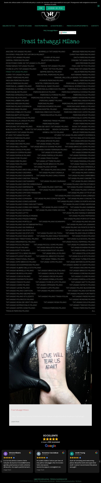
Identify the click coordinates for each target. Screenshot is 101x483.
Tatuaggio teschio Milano (82, 305)
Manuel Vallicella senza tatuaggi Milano (74, 77)
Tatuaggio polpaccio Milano (20, 299)
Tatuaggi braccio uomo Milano (80, 147)
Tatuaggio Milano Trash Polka (53, 296)
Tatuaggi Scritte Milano (18, 250)
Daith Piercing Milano (84, 57)
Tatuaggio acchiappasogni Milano (22, 265)
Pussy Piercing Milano (84, 124)
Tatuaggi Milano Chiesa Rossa (20, 190)
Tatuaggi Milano (14, 167)
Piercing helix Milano (16, 98)
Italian (64, 32)
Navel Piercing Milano (84, 80)
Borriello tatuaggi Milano (52, 52)
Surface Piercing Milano (18, 138)
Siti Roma (78, 481)
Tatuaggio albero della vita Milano (23, 268)
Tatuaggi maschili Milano (82, 164)
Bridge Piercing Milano (84, 52)
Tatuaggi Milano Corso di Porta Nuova (76, 201)
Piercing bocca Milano (44, 92)
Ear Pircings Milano (85, 63)
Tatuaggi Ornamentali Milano (20, 242)
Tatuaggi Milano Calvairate (19, 175)
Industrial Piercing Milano (50, 75)
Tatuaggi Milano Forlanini (82, 210)
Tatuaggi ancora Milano (18, 144)
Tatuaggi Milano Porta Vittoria (79, 219)
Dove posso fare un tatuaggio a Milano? (26, 63)
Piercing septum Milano (17, 115)
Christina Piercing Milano (82, 54)
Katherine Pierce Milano (83, 75)
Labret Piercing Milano (17, 77)
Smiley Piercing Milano (84, 132)
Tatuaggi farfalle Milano (50, 155)
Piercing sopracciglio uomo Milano (77, 118)
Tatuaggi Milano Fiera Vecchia (50, 210)
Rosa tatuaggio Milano (83, 127)
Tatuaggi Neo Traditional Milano (22, 239)
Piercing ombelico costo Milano (79, 109)
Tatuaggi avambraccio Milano (80, 144)
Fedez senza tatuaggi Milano (20, 66)
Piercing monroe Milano (49, 106)
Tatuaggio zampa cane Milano (20, 308)
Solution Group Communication (65, 481)
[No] (99, 6)
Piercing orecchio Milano (47, 112)
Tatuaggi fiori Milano (16, 158)
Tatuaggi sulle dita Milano (82, 256)
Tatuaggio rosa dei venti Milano (22, 302)
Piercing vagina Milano (17, 124)
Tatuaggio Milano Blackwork (80, 288)
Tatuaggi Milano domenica (19, 210)
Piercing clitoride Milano (52, 95)
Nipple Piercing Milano (17, 83)
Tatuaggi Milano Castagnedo (20, 181)
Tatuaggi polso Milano (17, 247)
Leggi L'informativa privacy (41, 479)
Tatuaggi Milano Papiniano (82, 216)
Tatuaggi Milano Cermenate (19, 187)
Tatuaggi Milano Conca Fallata (49, 199)
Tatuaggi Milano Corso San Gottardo (24, 204)
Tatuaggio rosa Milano (55, 302)
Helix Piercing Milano (84, 72)
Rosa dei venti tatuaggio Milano (52, 127)
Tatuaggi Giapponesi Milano (81, 158)
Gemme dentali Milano (51, 72)
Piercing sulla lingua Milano (20, 121)
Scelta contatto (14, 129)
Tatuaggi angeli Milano (47, 144)
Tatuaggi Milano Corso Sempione (79, 204)
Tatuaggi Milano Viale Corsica (80, 233)
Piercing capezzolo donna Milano (78, 92)
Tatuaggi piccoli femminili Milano (78, 242)
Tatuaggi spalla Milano (53, 253)
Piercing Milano (46, 103)
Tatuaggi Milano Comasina (19, 199)
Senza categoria (60, 129)
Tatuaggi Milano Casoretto (81, 178)
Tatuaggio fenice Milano (18, 282)
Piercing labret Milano (50, 101)
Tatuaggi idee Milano (16, 161)
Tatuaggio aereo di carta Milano (79, 265)
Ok (41, 8)
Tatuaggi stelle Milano (83, 253)
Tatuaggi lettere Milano (48, 161)
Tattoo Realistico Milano (82, 138)
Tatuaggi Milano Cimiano (83, 190)
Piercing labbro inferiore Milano (78, 98)
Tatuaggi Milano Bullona (53, 170)
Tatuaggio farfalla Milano (81, 279)
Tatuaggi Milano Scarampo (52, 222)
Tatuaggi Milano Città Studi (81, 193)
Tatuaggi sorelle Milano (83, 250)
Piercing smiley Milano (84, 115)
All (93, 311)
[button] (99, 461)
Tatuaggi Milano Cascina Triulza (22, 178)
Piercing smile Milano (51, 115)
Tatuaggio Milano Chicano (50, 291)
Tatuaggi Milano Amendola (82, 167)
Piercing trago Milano (54, 121)
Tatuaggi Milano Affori (45, 167)
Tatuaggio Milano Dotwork (81, 291)
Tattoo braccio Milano (50, 138)
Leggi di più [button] (7, 470)
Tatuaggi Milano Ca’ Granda (81, 170)
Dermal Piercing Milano (17, 60)
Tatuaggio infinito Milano (82, 285)
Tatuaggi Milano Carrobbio (81, 175)
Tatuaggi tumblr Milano (83, 259)
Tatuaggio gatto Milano (83, 282)
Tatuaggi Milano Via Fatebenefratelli (24, 224)
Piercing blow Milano (16, 92)
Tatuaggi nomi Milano (53, 239)
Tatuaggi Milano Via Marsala (20, 227)
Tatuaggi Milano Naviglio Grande (79, 213)
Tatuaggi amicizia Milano (83, 141)
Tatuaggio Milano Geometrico (21, 294)
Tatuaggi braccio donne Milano (46, 147)
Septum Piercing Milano (83, 129)
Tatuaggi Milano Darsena (82, 207)
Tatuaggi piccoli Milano (17, 245)
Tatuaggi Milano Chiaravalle (81, 187)
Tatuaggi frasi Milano (47, 158)
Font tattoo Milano (53, 69)
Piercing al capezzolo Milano (80, 83)
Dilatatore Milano (50, 60)
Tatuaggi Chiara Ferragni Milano (51, 150)
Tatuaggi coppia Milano (83, 150)
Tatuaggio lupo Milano (48, 288)
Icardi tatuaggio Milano (18, 75)
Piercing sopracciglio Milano (20, 118)
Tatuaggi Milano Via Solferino (80, 230)
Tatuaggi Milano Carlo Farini (50, 175)
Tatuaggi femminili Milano (82, 155)
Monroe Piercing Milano (51, 80)
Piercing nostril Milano (45, 109)
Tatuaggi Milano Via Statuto (20, 233)
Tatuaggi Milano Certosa (50, 187)
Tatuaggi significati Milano (50, 250)
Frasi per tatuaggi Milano (82, 69)
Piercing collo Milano (84, 95)
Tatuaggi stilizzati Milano (19, 256)
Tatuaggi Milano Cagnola (51, 173)
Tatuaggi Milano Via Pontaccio (21, 230)
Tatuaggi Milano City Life (18, 196)
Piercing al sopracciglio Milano (79, 86)
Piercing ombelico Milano (18, 112)
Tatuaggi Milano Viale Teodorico (52, 236)
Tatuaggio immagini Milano (49, 285)
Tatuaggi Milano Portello (19, 222)
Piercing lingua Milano (83, 101)
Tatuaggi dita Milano (51, 152)
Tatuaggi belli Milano (16, 147)
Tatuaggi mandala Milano (82, 161)
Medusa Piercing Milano (17, 80)
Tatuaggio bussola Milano (19, 273)
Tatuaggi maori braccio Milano (48, 164)
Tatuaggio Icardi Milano (18, 285)
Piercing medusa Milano (17, 103)
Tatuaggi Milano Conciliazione (21, 201)
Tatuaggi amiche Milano (47, 141)
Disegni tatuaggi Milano (83, 60)
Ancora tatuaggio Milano (18, 52)
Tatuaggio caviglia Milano (51, 273)
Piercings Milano (51, 124)
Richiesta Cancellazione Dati (58, 479)
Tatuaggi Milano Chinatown (53, 190)
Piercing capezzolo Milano (19, 95)
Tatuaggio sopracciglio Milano (21, 305)
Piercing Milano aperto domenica (78, 103)
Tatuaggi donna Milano (83, 152)
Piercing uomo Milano (84, 121)
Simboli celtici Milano (53, 132)
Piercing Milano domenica (18, 106)
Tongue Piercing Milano (54, 308)
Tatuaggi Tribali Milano (53, 259)
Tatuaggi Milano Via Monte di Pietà (78, 227)
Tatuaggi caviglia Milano (18, 150)
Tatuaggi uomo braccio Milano (21, 262)
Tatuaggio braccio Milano (82, 271)
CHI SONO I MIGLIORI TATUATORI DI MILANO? (25, 54)
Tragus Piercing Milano (17, 311)
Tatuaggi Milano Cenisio (83, 181)
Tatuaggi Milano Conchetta (81, 199)
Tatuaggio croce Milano (51, 276)
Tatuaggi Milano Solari (83, 222)
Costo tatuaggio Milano (18, 57)
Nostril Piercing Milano (47, 83)
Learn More (15, 421)
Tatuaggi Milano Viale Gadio (19, 236)
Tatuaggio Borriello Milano (20, 271)
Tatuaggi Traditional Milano (20, 259)
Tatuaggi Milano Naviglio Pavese (22, 216)
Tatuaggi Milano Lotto (17, 213)
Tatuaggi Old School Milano (81, 239)
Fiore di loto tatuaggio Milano (21, 69)
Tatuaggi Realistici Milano (50, 247)
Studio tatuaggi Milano (17, 135)
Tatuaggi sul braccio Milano (50, 256)
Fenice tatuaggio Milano (53, 66)
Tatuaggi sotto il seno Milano (21, 253)
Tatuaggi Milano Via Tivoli (49, 233)
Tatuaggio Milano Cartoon (19, 291)
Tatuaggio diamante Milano (19, 279)
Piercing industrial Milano (44, 98)
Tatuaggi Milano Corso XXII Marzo (22, 207)
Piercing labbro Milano (17, 101)
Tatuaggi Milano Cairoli (83, 173)
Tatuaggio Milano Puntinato (81, 294)
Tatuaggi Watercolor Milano (80, 262)
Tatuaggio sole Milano (84, 302)
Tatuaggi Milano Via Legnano (81, 224)
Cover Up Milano (52, 57)
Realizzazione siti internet (47, 481)
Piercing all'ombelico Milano (20, 89)
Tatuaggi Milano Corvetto (55, 207)
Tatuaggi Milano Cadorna (18, 173)
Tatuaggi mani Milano (16, 164)
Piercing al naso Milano (47, 86)
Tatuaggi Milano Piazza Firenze (21, 219)
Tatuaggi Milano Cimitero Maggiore (23, 193)
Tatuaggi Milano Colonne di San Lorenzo (75, 196)
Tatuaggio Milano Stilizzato (20, 296)
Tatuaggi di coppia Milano (18, 152)
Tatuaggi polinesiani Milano (81, 245)
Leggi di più (55, 8)
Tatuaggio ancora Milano (82, 268)
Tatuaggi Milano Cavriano (53, 181)
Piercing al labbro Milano (19, 86)
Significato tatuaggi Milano (20, 132)
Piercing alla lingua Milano (81, 89)
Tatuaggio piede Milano (83, 296)
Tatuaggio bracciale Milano (51, 271)
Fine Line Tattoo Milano (83, 66)
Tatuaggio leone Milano (18, 288)
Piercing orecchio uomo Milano (79, 112)
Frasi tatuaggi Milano (17, 72)
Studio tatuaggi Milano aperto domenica (74, 135)
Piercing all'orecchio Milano (51, 89)
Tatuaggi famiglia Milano (18, 155)
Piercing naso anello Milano (81, 106)
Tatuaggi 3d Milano (15, 141)
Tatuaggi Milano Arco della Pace (22, 170)
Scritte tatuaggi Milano (38, 129)
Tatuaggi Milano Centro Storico (79, 184)
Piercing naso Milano (16, 109)
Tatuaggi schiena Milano (83, 247)
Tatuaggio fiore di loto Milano (51, 282)
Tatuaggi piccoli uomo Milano (48, 245)
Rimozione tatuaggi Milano (19, 127)
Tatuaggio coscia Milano (18, 276)
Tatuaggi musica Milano (83, 236)
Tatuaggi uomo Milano (51, 262)
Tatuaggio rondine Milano (82, 299)
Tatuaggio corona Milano (82, 273)
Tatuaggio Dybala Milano (50, 279)
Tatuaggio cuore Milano (83, 276)
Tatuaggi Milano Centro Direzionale (24, 184)
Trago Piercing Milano (84, 308)
